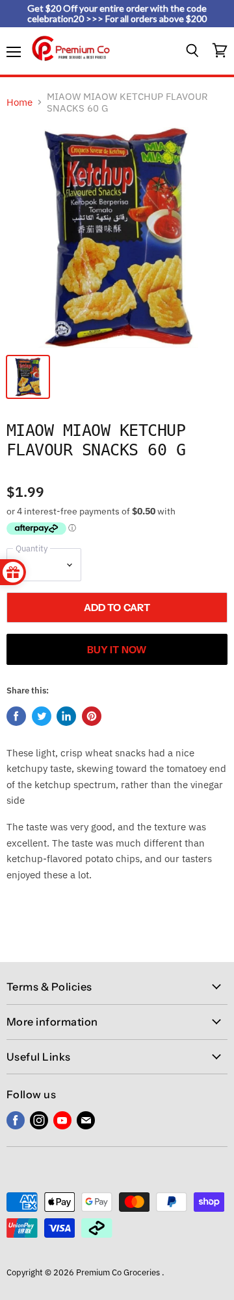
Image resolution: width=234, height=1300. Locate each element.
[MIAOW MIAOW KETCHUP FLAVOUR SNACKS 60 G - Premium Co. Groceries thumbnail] (28, 377)
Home (19, 102)
